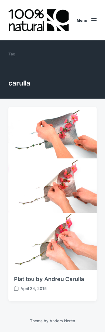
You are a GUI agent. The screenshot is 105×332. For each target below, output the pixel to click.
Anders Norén (62, 320)
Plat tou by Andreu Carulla (49, 279)
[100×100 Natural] (38, 20)
